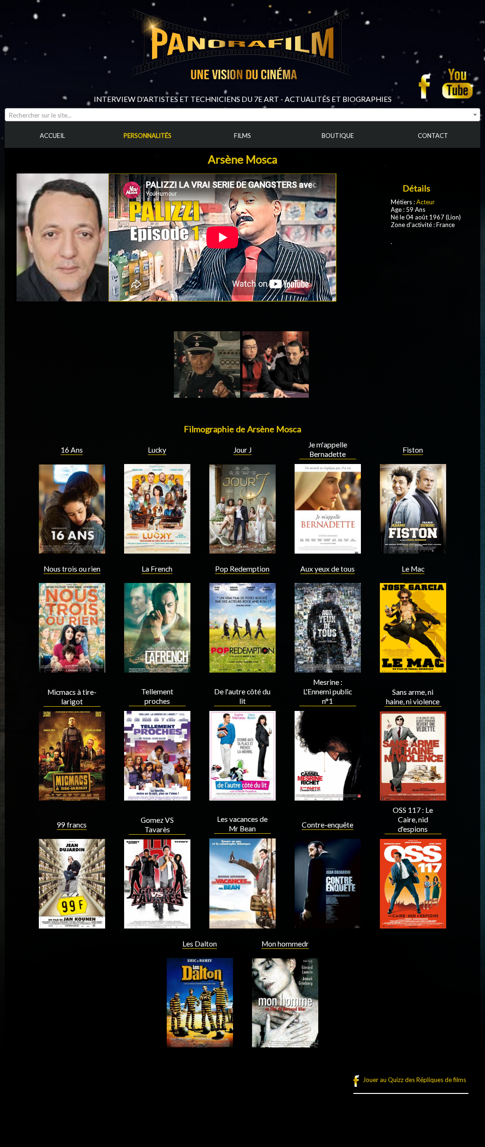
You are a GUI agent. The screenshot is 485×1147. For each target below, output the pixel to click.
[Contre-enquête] (328, 925)
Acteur (425, 202)
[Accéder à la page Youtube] (458, 83)
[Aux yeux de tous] (328, 669)
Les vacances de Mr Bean (242, 824)
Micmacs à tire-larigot (72, 697)
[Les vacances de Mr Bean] (242, 925)
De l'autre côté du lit (242, 696)
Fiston (413, 450)
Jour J (242, 450)
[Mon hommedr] (285, 1043)
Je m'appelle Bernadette (327, 449)
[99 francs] (72, 925)
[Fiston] (413, 550)
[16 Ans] (72, 550)
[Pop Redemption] (242, 669)
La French (157, 568)
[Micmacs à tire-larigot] (72, 797)
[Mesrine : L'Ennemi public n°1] (328, 797)
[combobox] (242, 114)
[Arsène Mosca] (207, 394)
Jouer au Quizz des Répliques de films (414, 1079)
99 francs (72, 824)
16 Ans (72, 450)
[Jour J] (242, 550)
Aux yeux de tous (327, 568)
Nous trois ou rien (72, 568)
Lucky (157, 450)
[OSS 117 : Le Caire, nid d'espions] (413, 925)
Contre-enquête (327, 824)
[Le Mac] (413, 669)
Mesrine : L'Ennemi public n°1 (327, 691)
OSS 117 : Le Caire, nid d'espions (413, 819)
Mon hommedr (285, 943)
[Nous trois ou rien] (72, 669)
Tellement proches (157, 696)
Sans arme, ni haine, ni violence (413, 697)
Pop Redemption (242, 568)
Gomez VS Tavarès (157, 825)
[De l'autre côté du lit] (242, 797)
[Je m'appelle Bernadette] (328, 550)
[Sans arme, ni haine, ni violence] (413, 797)
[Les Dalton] (200, 1043)
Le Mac (413, 568)
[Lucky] (157, 550)
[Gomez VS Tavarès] (157, 925)
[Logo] (242, 91)
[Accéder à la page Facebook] (427, 83)
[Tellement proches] (157, 797)
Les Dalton (199, 943)
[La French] (157, 669)
